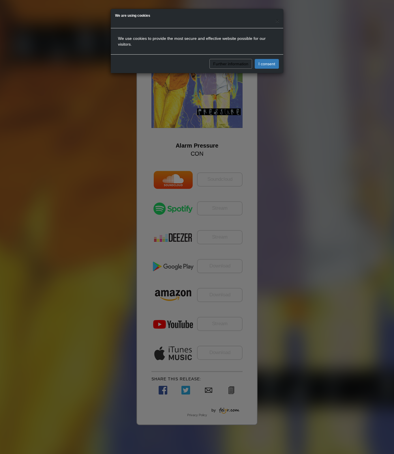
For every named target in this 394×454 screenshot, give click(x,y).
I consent (266, 64)
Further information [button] (230, 64)
